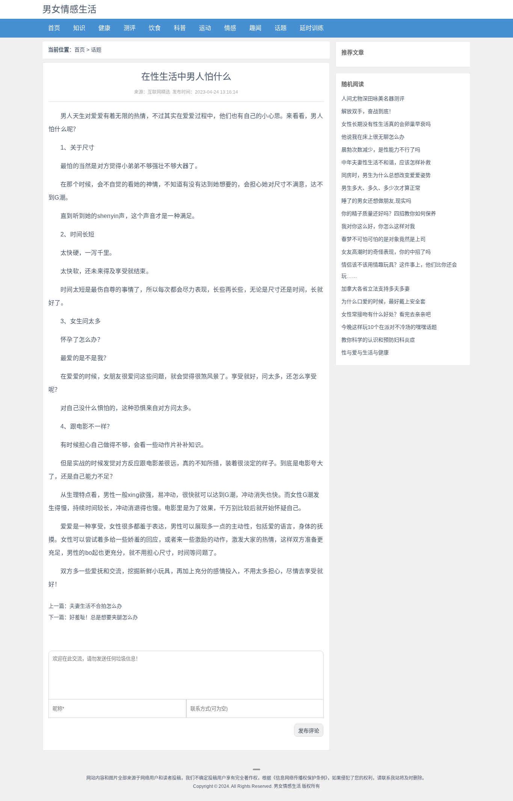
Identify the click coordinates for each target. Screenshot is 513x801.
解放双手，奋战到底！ (367, 111)
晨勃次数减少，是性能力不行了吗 (380, 150)
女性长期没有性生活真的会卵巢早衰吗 (386, 124)
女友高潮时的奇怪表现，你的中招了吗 (386, 252)
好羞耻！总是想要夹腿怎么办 (103, 617)
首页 (54, 28)
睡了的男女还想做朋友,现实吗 (376, 201)
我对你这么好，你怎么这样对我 (378, 226)
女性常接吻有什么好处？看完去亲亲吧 (386, 314)
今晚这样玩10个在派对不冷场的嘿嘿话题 (389, 327)
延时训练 (312, 28)
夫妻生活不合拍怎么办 (95, 606)
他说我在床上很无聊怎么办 (372, 137)
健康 (104, 28)
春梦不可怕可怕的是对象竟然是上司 (383, 239)
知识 (79, 28)
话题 (281, 28)
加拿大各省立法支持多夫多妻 (375, 289)
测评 (130, 28)
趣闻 (255, 28)
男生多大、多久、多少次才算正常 (380, 188)
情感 (230, 28)
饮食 (155, 28)
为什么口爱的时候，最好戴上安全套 (383, 301)
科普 (180, 28)
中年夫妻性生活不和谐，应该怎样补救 (386, 162)
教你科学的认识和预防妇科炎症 (378, 340)
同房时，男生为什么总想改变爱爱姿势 (386, 175)
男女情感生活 (69, 9)
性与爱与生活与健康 (365, 353)
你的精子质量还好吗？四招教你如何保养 (388, 213)
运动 (205, 28)
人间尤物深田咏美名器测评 (372, 98)
